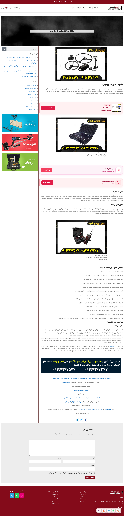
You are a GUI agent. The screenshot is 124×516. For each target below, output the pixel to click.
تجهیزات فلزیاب (55, 497)
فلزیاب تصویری (31, 101)
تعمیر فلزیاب (67, 402)
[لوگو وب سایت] (115, 8)
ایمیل (59, 458)
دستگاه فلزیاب (83, 410)
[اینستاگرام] (104, 511)
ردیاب (114, 204)
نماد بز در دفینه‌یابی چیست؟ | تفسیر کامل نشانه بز (21, 58)
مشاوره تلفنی (83, 494)
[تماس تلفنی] (118, 511)
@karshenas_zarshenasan (81, 390)
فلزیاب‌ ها (112, 346)
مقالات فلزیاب (32, 110)
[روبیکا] (99, 511)
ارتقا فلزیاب (99, 410)
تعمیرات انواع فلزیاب (30, 89)
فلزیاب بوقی (32, 98)
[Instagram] (21, 495)
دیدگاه (92, 438)
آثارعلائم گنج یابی (31, 86)
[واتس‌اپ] (113, 511)
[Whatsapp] (17, 495)
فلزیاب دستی (32, 104)
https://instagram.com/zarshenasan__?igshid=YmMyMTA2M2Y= (81, 398)
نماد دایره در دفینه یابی (29, 76)
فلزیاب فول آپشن (31, 107)
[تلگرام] (109, 511)
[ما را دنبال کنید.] (81, 170)
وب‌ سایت (92, 465)
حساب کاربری (83, 501)
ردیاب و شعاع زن (31, 95)
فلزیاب (113, 89)
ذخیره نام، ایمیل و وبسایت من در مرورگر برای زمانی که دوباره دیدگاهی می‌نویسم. (69, 473)
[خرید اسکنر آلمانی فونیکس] (81, 108)
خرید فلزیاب (75, 402)
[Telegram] (12, 495)
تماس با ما (83, 497)
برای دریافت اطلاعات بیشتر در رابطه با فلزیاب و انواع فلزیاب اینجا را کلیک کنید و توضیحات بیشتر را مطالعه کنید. (81, 379)
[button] (85, 420)
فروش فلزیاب (91, 410)
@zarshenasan (66, 382)
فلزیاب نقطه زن (55, 501)
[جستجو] (10, 8)
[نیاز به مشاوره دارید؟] (81, 182)
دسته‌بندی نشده (31, 92)
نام (93, 458)
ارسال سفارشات (82, 499)
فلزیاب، (80, 402)
